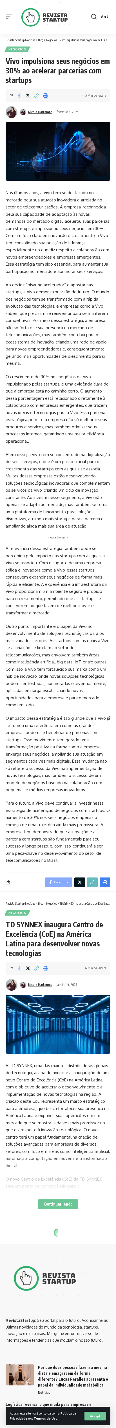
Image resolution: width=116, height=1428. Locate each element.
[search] (94, 16)
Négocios (17, 49)
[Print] (45, 95)
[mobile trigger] (10, 17)
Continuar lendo (58, 1204)
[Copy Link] (37, 95)
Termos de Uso (45, 1418)
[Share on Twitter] (28, 95)
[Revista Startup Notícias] (46, 17)
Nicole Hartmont (40, 112)
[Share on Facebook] (19, 95)
